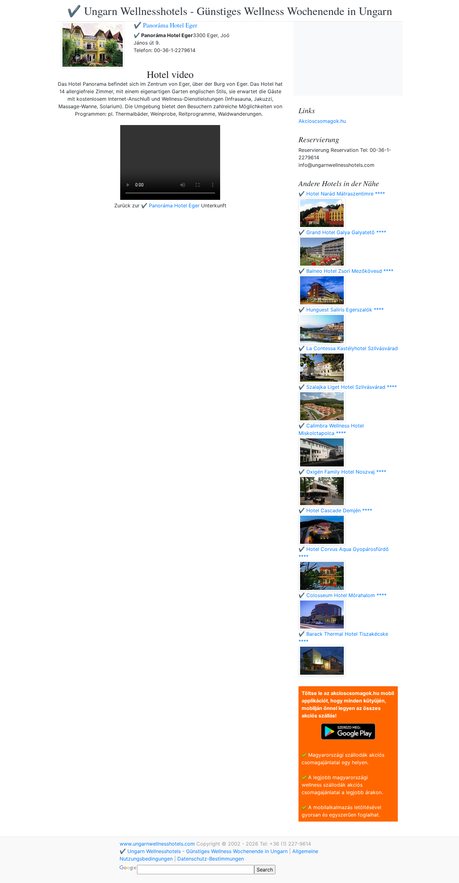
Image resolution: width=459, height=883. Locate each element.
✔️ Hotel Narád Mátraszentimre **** (342, 194)
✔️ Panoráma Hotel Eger (165, 25)
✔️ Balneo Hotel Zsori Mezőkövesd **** (346, 271)
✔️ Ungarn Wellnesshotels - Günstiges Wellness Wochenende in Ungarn (229, 10)
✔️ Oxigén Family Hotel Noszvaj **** (342, 472)
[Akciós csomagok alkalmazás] (348, 731)
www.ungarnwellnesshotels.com (158, 844)
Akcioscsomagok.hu (322, 121)
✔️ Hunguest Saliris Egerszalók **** (341, 309)
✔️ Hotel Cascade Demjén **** (335, 510)
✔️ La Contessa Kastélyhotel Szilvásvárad (348, 348)
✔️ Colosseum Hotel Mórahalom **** (343, 595)
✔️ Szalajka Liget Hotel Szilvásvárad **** (348, 387)
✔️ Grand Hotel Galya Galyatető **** (342, 232)
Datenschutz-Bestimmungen (210, 859)
